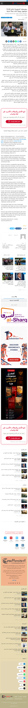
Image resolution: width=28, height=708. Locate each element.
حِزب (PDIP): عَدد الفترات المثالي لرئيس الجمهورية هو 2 (7, 246)
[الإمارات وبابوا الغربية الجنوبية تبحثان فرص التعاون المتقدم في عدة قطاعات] (24, 651)
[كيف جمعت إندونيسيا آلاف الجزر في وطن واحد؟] (24, 501)
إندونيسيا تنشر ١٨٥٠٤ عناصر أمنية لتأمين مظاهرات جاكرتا (12, 459)
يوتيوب (21, 670)
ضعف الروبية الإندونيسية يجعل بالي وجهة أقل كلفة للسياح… (11, 633)
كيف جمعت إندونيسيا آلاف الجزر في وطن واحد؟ (11, 499)
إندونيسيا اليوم (3, 17)
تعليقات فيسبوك (13, 300)
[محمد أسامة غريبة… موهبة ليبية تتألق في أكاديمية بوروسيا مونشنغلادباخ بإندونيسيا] (20, 261)
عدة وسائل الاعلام (9, 699)
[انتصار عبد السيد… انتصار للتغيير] (24, 506)
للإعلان (16, 696)
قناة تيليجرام (20, 677)
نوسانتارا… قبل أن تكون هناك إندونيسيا (13, 494)
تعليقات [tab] (13, 297)
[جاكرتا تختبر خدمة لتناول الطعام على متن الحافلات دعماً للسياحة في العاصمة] (24, 628)
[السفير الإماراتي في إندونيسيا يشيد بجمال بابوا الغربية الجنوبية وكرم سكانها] (24, 645)
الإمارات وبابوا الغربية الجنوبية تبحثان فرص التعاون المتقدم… (12, 649)
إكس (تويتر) (20, 667)
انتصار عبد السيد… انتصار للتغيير (14, 505)
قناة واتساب (20, 674)
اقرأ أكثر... (14, 580)
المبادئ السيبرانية (18, 699)
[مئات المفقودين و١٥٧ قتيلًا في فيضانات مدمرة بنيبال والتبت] (7, 276)
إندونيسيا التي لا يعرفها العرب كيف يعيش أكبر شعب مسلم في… (11, 511)
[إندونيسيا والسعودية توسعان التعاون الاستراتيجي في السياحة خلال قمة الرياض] (24, 640)
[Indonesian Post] (7, 696)
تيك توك (21, 688)
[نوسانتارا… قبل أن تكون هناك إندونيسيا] (24, 495)
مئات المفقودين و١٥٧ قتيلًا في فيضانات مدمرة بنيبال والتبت (11, 470)
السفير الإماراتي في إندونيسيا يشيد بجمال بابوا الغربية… (11, 644)
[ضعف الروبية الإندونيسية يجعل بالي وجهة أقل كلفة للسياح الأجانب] (24, 634)
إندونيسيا (8, 17)
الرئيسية (24, 696)
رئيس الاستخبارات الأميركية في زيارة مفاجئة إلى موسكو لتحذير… (11, 464)
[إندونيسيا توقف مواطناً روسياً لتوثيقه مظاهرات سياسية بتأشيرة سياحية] (24, 477)
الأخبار (11, 17)
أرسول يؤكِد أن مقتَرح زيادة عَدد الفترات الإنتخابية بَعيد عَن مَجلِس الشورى (20, 247)
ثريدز (22, 684)
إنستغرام (21, 681)
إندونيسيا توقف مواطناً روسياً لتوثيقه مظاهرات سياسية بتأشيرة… (11, 475)
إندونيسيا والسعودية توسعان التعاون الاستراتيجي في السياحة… (13, 638)
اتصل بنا (20, 696)
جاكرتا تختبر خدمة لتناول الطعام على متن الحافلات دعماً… (12, 627)
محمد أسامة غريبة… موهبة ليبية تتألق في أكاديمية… (12, 453)
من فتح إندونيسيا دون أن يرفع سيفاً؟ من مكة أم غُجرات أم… (11, 488)
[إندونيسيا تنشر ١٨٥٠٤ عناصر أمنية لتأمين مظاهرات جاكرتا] (7, 261)
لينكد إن (21, 663)
